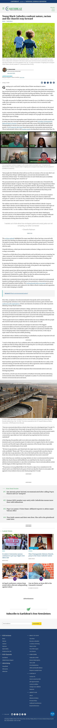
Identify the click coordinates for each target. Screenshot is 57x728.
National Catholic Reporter (52, 714)
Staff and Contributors (35, 703)
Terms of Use (16, 718)
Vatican (4, 641)
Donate (53, 10)
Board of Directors (34, 705)
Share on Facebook (45, 83)
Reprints (32, 689)
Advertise (4, 671)
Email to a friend (51, 83)
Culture (4, 643)
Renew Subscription (35, 660)
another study (26, 129)
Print (54, 83)
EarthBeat (10, 21)
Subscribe (52, 7)
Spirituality (5, 648)
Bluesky (12, 714)
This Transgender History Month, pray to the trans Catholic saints (40, 555)
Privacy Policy (33, 700)
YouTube (20, 714)
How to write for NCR (35, 679)
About (31, 695)
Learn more (22, 77)
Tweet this (29, 233)
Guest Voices (34, 548)
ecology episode (9, 238)
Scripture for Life (6, 651)
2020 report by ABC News (15, 127)
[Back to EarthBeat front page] (14, 9)
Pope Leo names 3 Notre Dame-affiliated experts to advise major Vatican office (30, 510)
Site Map (28, 718)
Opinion (30, 551)
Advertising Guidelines (8, 718)
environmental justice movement (36, 283)
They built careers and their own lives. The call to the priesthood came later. (30, 518)
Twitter (15, 714)
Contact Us (32, 676)
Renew (53, 9)
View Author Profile (11, 73)
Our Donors (33, 651)
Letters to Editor (34, 684)
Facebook (17, 714)
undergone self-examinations (11, 303)
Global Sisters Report (7, 660)
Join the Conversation (7, 76)
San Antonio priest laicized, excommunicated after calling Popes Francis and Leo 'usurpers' (30, 492)
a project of (28, 1)
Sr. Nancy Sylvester (33, 588)
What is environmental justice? (16, 293)
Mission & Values (34, 698)
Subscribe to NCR (34, 657)
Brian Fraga (5, 560)
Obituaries (5, 669)
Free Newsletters (34, 665)
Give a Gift (32, 662)
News (3, 21)
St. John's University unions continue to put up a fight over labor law (13, 556)
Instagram (22, 714)
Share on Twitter (48, 83)
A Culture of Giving (35, 643)
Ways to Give (33, 646)
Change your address (35, 686)
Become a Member (34, 641)
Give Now (32, 638)
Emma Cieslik (31, 558)
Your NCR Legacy (34, 648)
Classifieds (5, 666)
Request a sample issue (36, 670)
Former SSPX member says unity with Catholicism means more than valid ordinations (30, 501)
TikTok (25, 714)
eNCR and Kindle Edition (36, 667)
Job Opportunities (34, 681)
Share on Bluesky (42, 83)
